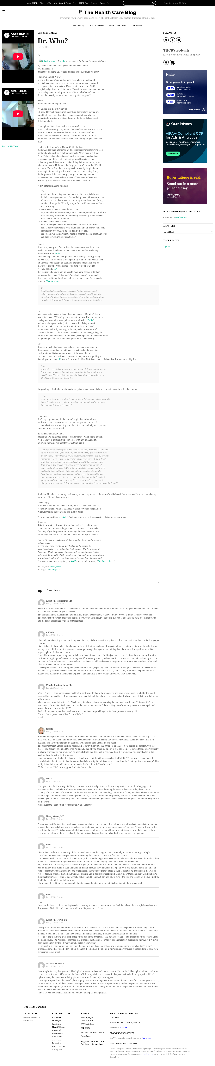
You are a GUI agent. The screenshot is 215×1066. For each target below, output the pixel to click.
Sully (90, 320)
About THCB (31, 3)
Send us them (146, 1038)
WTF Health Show (87, 1024)
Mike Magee (56, 1021)
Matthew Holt (181, 217)
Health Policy (79, 25)
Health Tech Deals (87, 1021)
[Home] (106, 12)
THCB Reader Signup (88, 3)
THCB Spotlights (87, 1017)
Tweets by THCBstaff (10, 146)
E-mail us (123, 1027)
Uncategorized (47, 32)
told (59, 359)
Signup (166, 246)
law (55, 268)
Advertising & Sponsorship (65, 3)
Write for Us (45, 3)
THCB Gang (136, 25)
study (62, 60)
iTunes (83, 1036)
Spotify (88, 1036)
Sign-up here (97, 1043)
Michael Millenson (58, 1027)
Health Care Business (117, 25)
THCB (74, 560)
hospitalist (63, 516)
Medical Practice (97, 25)
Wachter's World (105, 560)
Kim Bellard (56, 1017)
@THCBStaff (114, 1017)
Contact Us (104, 3)
